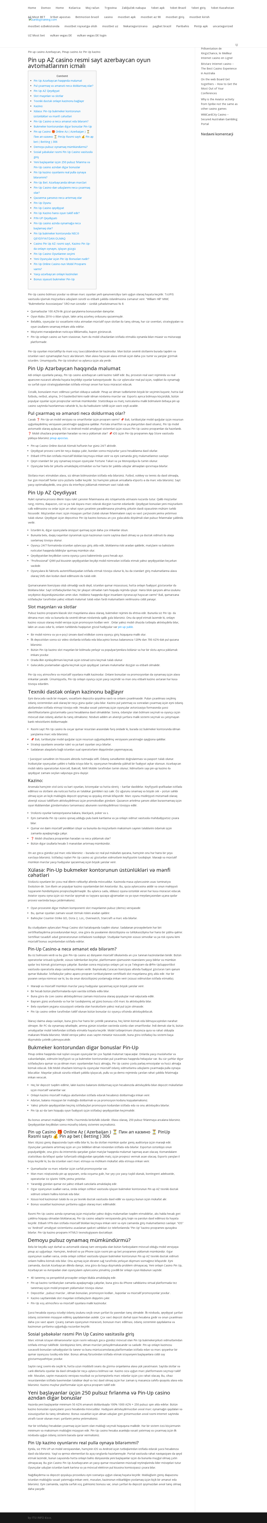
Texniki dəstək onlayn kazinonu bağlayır (59, 101)
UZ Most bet (36, 35)
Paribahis (182, 26)
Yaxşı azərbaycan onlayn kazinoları (56, 274)
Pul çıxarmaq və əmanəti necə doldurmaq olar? (63, 86)
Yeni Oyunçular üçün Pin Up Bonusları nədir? (61, 259)
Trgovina (110, 8)
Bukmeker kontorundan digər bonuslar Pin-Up (63, 126)
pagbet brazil (162, 26)
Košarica (75, 8)
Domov (46, 8)
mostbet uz (110, 26)
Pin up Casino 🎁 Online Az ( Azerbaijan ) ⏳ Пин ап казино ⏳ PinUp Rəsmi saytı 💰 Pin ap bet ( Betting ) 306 (63, 137)
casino (108, 17)
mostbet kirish (199, 17)
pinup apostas (59, 438)
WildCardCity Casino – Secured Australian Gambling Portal (219, 119)
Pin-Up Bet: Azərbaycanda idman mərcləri (60, 182)
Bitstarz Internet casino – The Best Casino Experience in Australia (219, 68)
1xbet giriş (198, 8)
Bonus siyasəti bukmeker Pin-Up (54, 279)
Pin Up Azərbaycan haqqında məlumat (58, 80)
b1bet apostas (60, 17)
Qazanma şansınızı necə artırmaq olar (58, 198)
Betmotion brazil (87, 17)
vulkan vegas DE (61, 35)
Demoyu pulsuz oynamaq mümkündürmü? (61, 147)
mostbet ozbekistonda (43, 26)
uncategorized (223, 26)
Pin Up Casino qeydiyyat (49, 208)
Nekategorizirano (135, 26)
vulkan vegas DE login (92, 35)
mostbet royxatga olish (81, 26)
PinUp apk (201, 26)
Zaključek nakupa (134, 8)
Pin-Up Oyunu (42, 203)
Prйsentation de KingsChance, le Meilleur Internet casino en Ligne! (217, 53)
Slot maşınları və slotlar (48, 96)
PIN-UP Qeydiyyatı (45, 218)
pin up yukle (125, 627)
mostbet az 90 (151, 17)
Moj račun (92, 8)
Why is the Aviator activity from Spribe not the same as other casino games (219, 103)
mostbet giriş (175, 17)
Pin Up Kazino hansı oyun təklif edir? (57, 213)
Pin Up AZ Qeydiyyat (47, 91)
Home (32, 8)
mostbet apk (127, 17)
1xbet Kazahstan (222, 8)
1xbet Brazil (178, 8)
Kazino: (38, 106)
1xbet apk (158, 8)
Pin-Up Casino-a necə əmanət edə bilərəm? (61, 121)
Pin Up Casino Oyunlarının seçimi (54, 254)
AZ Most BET (36, 17)
